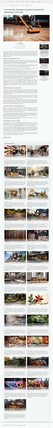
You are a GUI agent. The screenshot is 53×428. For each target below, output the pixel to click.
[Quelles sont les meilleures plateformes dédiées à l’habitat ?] (15, 257)
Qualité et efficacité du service (20, 44)
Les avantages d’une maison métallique (12, 409)
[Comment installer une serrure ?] (44, 72)
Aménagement (33, 1)
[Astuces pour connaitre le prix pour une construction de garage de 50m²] (38, 257)
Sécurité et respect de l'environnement (20, 47)
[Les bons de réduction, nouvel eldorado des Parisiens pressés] (15, 151)
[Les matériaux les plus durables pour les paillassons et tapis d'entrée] (15, 299)
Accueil (4, 5)
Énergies (27, 1)
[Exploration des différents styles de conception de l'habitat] (38, 341)
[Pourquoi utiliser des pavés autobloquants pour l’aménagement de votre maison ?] (15, 214)
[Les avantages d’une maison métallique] (15, 405)
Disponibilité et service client (20, 48)
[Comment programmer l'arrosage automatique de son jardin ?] (38, 320)
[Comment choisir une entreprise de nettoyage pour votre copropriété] (15, 193)
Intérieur (18, 1)
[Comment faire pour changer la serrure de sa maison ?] (38, 214)
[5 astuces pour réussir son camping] (38, 362)
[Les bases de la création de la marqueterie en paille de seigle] (38, 299)
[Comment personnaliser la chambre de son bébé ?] (38, 235)
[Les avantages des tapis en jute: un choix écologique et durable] (38, 278)
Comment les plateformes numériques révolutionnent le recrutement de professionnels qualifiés (37, 178)
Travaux (13, 1)
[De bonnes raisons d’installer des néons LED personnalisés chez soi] (15, 384)
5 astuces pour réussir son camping (35, 366)
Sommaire (20, 43)
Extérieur (22, 1)
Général (38, 1)
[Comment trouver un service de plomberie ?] (44, 60)
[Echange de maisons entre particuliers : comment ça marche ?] (38, 193)
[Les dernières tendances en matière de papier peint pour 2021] (15, 320)
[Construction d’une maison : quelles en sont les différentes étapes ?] (15, 341)
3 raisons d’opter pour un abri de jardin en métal (14, 366)
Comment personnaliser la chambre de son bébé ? (37, 240)
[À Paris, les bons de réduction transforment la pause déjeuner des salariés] (38, 151)
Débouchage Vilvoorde (21, 68)
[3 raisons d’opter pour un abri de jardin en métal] (15, 362)
